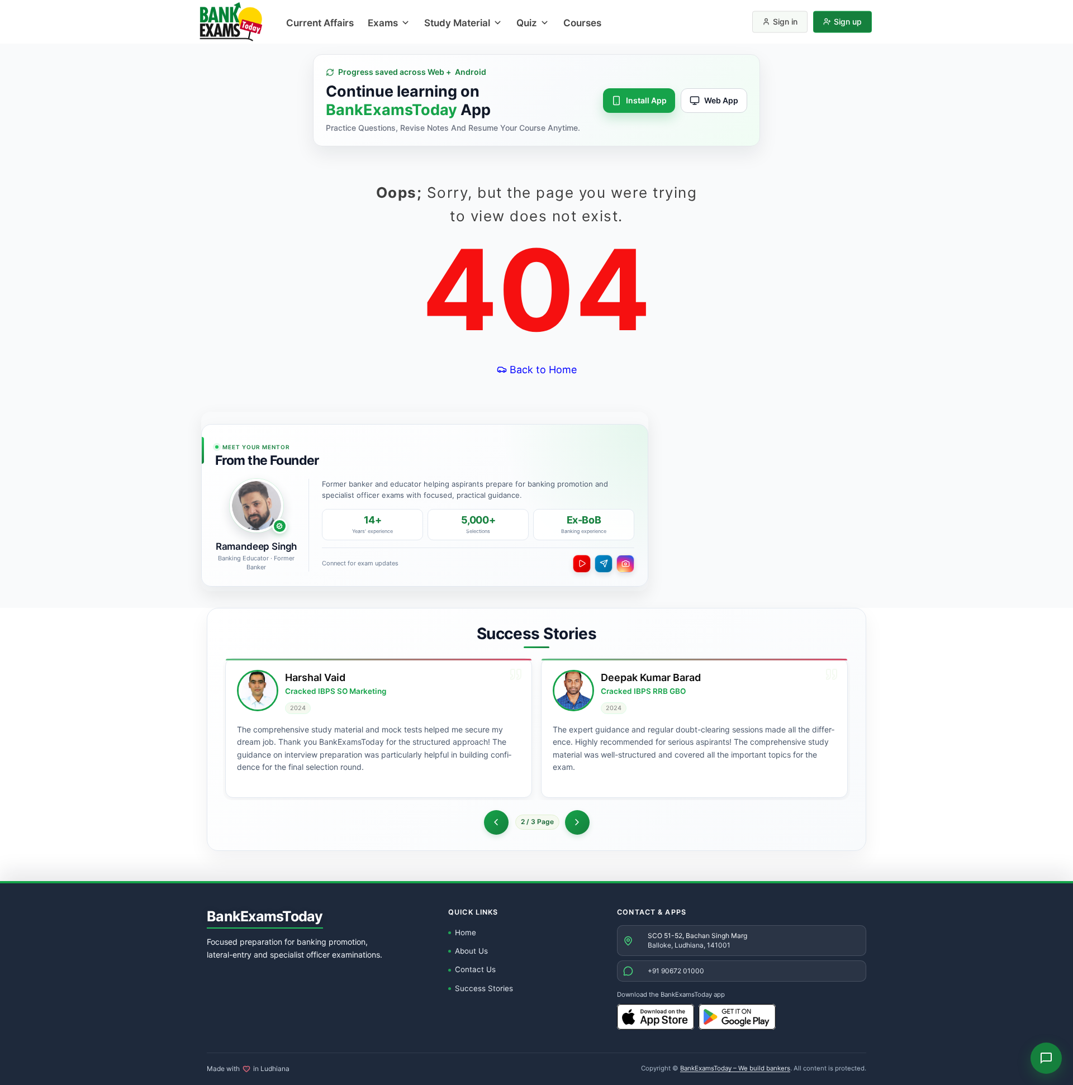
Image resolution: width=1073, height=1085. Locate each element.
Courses (582, 22)
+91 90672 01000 (676, 971)
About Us (471, 950)
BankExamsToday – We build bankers (735, 1068)
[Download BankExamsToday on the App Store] (655, 1017)
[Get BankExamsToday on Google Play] (737, 1017)
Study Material (457, 22)
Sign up (848, 21)
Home (465, 932)
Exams (383, 22)
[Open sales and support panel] (1046, 1058)
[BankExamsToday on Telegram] (604, 564)
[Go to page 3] (577, 822)
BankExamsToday (265, 916)
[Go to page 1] (496, 822)
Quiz (526, 22)
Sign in (785, 21)
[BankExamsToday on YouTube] (582, 564)
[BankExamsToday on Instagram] (625, 564)
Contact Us (475, 969)
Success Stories (484, 988)
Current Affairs (320, 22)
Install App (646, 100)
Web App (721, 100)
